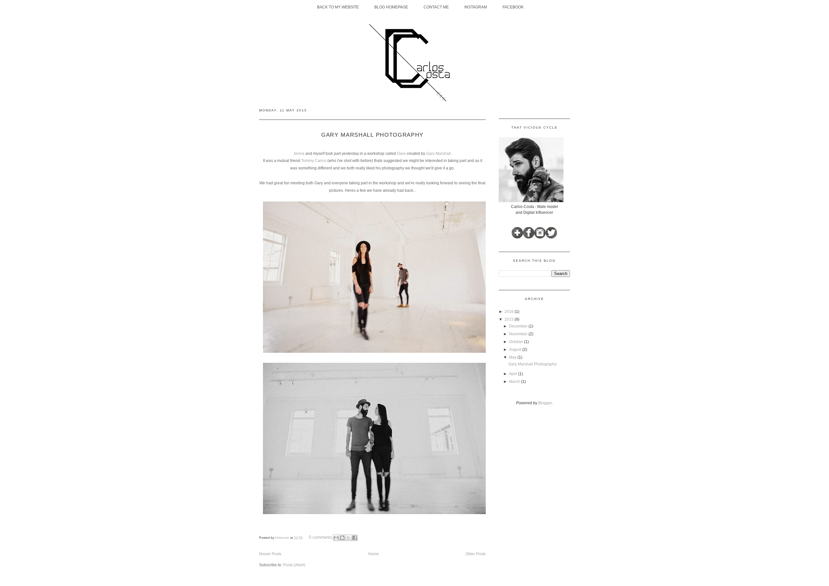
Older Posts (475, 554)
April (513, 374)
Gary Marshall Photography (372, 135)
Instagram (475, 7)
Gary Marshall (438, 153)
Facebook (513, 7)
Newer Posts (270, 554)
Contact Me (436, 7)
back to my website (338, 7)
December (518, 326)
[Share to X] (348, 537)
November (518, 334)
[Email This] (336, 537)
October (516, 341)
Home (373, 554)
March (515, 381)
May (513, 357)
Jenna (299, 153)
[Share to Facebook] (354, 537)
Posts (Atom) (294, 565)
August (515, 349)
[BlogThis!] (342, 537)
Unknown (282, 537)
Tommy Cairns (313, 160)
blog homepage (391, 7)
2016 (510, 311)
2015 (510, 319)
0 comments (320, 537)
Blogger (545, 403)
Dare (401, 153)
